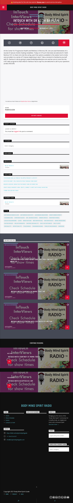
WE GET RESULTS (9, 166)
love (19, 220)
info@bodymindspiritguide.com (15, 440)
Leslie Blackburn (10, 220)
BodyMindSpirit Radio (25, 101)
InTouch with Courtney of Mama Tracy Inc (28, 291)
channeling (8, 218)
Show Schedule (10, 418)
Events (7, 420)
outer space (8, 223)
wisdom (61, 226)
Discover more (53, 424)
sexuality (7, 226)
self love (57, 223)
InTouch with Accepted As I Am (20, 381)
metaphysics (48, 220)
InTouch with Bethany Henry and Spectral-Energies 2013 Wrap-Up (34, 260)
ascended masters (41, 215)
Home (7, 416)
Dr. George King (31, 218)
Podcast (14, 494)
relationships (20, 223)
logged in (17, 131)
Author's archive (36, 116)
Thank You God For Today (11, 190)
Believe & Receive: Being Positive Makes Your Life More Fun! (21, 184)
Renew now (41, 2)
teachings (27, 226)
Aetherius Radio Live (11, 215)
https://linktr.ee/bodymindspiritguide (17, 433)
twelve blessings (51, 226)
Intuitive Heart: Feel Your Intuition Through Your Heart (20, 181)
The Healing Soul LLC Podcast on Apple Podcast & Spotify (20, 178)
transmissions (37, 226)
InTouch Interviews (36, 16)
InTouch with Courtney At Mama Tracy (24, 356)
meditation (27, 220)
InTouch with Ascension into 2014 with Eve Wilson (31, 321)
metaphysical (38, 220)
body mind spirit (55, 215)
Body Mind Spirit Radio (38, 7)
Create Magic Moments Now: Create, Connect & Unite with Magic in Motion (26, 187)
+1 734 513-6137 (11, 436)
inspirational (54, 218)
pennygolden (34, 28)
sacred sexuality (33, 223)
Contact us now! (10, 422)
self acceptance (46, 223)
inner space (43, 218)
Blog (22, 494)
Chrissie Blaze (19, 218)
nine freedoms (60, 220)
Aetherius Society (27, 215)
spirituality (17, 226)
